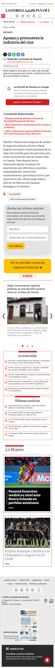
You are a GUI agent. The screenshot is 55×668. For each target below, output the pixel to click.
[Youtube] (39, 15)
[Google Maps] (46, 601)
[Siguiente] (51, 316)
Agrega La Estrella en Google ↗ (27, 102)
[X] (23, 15)
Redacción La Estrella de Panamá (24, 59)
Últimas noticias (27, 401)
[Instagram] (34, 15)
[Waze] (51, 601)
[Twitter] (5, 54)
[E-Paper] (48, 3)
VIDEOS (27, 276)
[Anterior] (4, 316)
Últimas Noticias (27, 22)
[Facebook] (28, 15)
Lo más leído (27, 356)
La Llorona (44, 22)
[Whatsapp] (14, 54)
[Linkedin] (18, 54)
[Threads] (17, 15)
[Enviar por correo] (23, 54)
